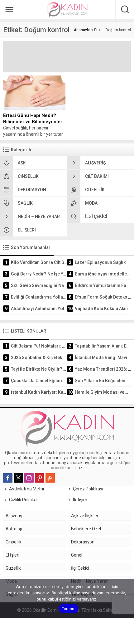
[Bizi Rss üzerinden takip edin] (50, 478)
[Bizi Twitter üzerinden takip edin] (18, 478)
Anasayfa (82, 30)
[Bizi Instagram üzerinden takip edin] (29, 478)
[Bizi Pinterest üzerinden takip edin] (39, 478)
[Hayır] (126, 598)
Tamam (68, 608)
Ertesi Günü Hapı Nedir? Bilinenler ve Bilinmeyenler (32, 118)
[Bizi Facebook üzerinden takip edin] (7, 478)
